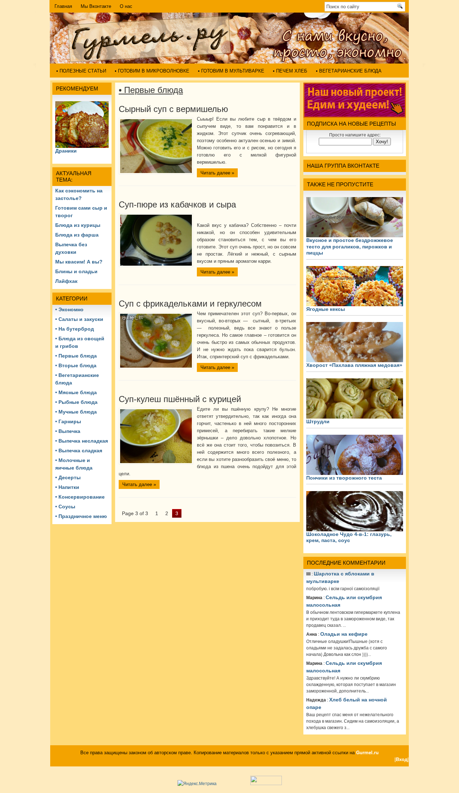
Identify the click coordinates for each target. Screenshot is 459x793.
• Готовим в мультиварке (231, 71)
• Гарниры (68, 421)
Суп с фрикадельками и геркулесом (190, 303)
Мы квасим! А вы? (79, 262)
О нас (126, 6)
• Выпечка (67, 431)
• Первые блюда (76, 356)
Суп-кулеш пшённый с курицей (180, 399)
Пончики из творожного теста (344, 478)
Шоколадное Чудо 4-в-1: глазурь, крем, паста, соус (349, 537)
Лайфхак (66, 281)
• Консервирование (80, 497)
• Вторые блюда (75, 365)
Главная (63, 6)
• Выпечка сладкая (78, 450)
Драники (66, 151)
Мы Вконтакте (96, 6)
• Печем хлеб (290, 71)
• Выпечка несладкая (81, 441)
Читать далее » (217, 173)
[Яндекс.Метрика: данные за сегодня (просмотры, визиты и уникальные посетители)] (197, 783)
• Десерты (68, 477)
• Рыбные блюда (76, 402)
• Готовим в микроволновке (152, 71)
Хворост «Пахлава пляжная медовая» (354, 365)
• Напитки (67, 487)
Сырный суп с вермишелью (173, 109)
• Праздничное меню (81, 516)
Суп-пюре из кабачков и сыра (177, 204)
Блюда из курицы (77, 225)
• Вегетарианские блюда (349, 71)
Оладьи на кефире (344, 634)
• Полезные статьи (81, 71)
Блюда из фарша (77, 235)
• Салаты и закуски (79, 319)
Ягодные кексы (325, 309)
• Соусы (65, 506)
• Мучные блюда (76, 412)
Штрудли (318, 421)
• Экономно (69, 309)
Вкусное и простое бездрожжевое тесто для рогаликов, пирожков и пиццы (349, 246)
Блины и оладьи (76, 271)
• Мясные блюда (76, 392)
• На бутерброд (74, 329)
